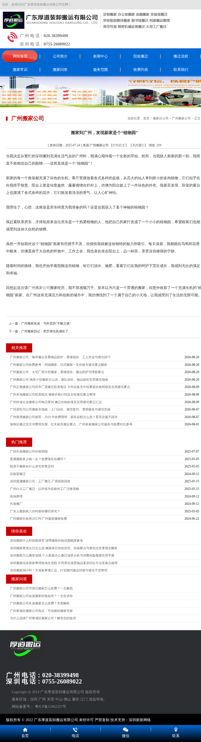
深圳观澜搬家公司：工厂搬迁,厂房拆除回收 (40, 481)
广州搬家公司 (181, 118)
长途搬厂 (16, 504)
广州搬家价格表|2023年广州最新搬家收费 (38, 518)
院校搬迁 (140, 56)
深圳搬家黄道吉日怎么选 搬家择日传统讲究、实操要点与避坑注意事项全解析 (64, 548)
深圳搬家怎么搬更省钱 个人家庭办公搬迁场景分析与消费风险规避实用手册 (62, 555)
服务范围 (100, 70)
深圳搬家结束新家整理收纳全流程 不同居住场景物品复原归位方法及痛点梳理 (64, 563)
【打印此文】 (118, 145)
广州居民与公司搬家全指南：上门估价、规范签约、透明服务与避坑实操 (60, 409)
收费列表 (140, 70)
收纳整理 (16, 496)
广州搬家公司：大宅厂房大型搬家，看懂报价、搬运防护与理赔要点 (57, 372)
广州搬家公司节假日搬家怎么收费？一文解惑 (41, 588)
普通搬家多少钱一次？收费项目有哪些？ (38, 459)
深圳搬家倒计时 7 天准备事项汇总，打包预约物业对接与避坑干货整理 (58, 570)
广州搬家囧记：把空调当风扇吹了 (44, 331)
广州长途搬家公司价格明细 (29, 451)
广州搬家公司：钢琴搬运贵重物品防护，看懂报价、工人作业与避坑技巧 (60, 357)
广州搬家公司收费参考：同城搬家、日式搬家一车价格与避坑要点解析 (58, 365)
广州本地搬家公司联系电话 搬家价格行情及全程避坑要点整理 (53, 394)
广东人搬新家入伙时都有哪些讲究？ (35, 511)
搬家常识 (20, 70)
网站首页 (20, 56)
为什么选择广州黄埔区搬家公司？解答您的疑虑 (43, 618)
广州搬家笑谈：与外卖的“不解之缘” (46, 323)
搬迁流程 (181, 56)
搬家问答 (60, 70)
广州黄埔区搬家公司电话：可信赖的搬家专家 (41, 611)
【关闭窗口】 (138, 145)
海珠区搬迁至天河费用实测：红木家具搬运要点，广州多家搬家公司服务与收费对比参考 (71, 424)
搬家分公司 (161, 118)
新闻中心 (100, 56)
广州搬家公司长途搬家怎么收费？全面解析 (40, 603)
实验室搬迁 (18, 474)
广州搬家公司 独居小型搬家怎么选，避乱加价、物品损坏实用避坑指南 (59, 379)
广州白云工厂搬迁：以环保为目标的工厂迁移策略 (44, 489)
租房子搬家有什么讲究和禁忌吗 (32, 466)
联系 (176, 736)
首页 (146, 118)
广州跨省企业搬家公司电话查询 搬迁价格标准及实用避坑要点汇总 (56, 402)
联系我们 (181, 70)
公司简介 (60, 56)
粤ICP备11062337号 (50, 707)
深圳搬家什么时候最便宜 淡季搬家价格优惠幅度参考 (46, 540)
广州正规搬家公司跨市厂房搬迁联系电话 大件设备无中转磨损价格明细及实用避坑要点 (70, 387)
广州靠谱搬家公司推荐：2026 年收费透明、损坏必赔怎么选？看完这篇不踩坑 (64, 417)
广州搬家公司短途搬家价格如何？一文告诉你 (41, 596)
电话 (75, 736)
